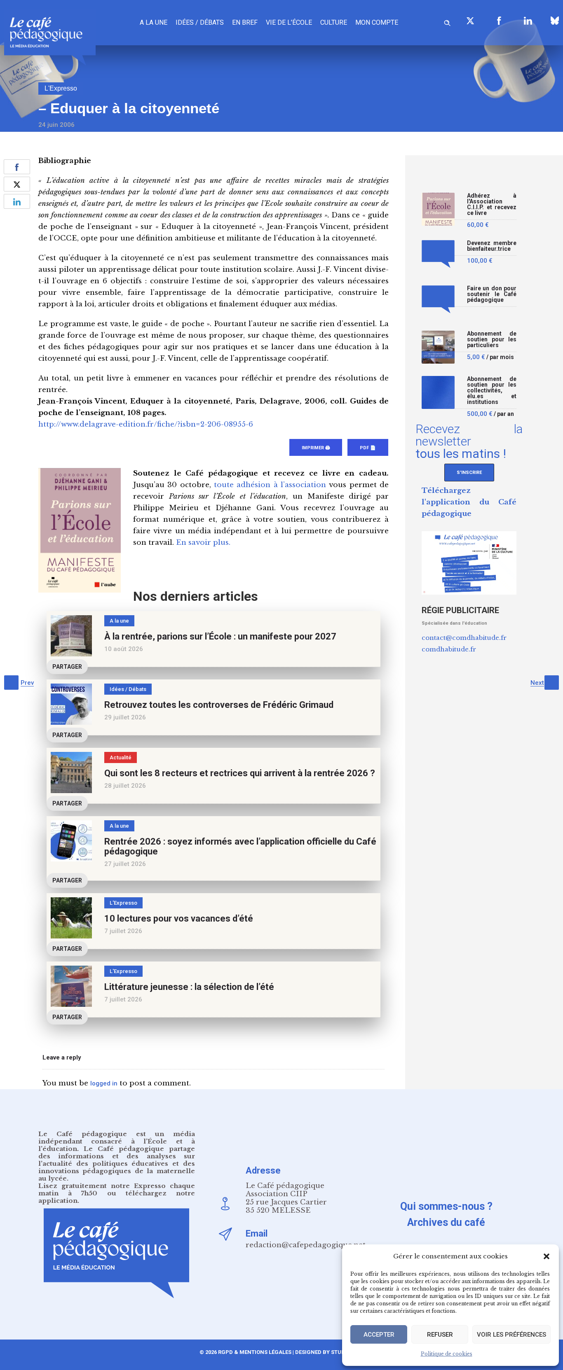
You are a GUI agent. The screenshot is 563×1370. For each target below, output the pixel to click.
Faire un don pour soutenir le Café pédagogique (491, 294)
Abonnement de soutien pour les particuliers (491, 339)
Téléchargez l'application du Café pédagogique (469, 502)
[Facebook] (499, 20)
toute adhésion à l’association (270, 485)
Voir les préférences (511, 1334)
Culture (333, 22)
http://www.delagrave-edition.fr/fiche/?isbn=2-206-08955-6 (145, 424)
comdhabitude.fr (449, 649)
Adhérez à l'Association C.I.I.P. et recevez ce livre (491, 204)
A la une (153, 22)
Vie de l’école (289, 22)
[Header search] (447, 21)
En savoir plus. (203, 542)
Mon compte (376, 22)
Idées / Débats (200, 22)
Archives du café (446, 1222)
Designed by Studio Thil (329, 1352)
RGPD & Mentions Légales (254, 1352)
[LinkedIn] (528, 20)
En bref (245, 22)
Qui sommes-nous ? (446, 1206)
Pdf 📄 (368, 447)
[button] (546, 1256)
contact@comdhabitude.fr (464, 638)
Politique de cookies (446, 1354)
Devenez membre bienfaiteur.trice (491, 246)
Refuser (440, 1334)
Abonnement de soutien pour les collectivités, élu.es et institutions (491, 390)
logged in (103, 1083)
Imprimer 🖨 (316, 447)
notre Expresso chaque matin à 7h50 (116, 1189)
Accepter (379, 1334)
